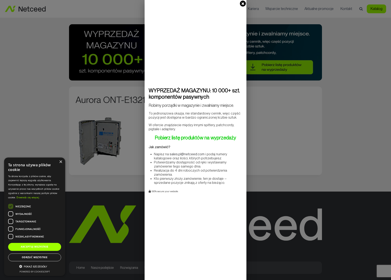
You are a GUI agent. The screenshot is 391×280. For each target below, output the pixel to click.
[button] (34, 266)
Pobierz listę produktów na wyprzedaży (195, 138)
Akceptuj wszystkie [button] (34, 246)
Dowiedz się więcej (27, 197)
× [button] (60, 161)
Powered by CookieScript (35, 271)
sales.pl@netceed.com (187, 154)
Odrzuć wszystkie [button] (34, 257)
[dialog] (34, 217)
